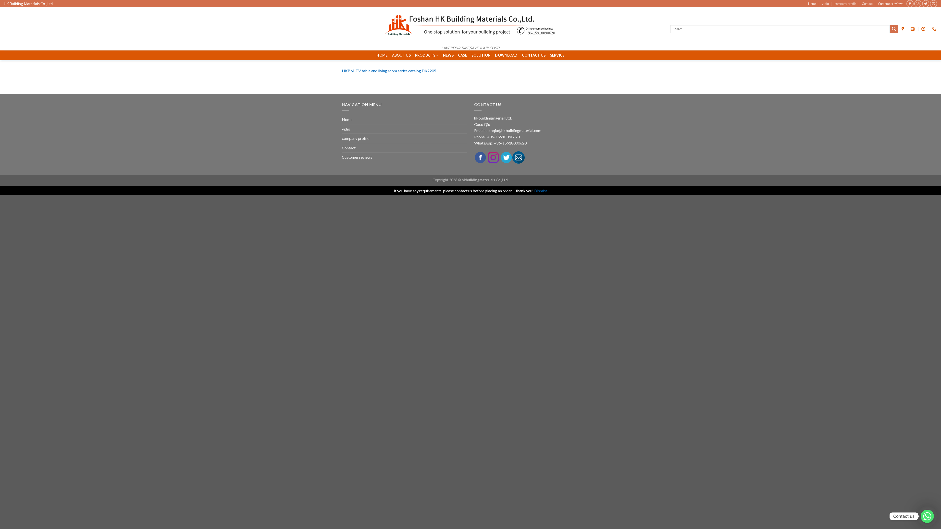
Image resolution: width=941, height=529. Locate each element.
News (448, 55)
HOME (381, 55)
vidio (825, 4)
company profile (845, 4)
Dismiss (540, 190)
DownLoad (506, 55)
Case (462, 55)
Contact (867, 4)
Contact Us (534, 55)
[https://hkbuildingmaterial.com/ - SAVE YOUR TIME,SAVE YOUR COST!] (470, 25)
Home (812, 4)
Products (425, 55)
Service (557, 55)
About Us (401, 55)
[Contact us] (927, 516)
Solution (481, 55)
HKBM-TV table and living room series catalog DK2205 (389, 70)
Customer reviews (890, 4)
